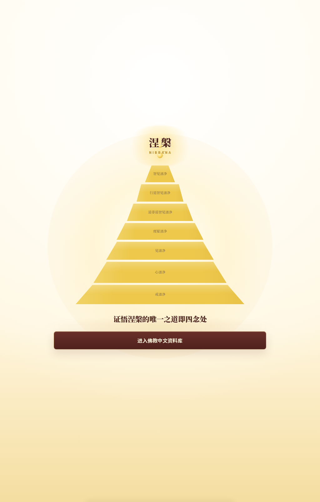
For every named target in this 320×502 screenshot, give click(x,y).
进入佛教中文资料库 (160, 340)
